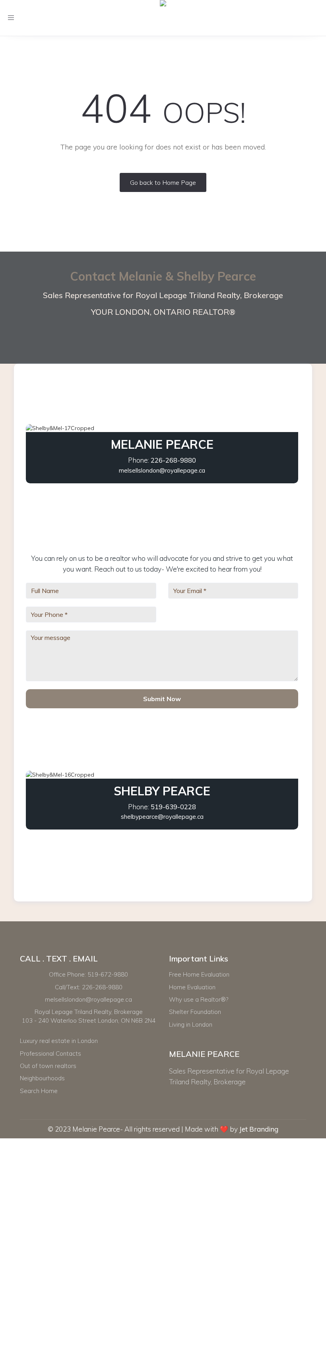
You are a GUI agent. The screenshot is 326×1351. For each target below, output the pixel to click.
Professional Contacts (50, 1053)
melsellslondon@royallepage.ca (162, 470)
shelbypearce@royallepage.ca (162, 816)
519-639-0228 (173, 806)
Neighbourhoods (42, 1078)
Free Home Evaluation (199, 974)
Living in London (190, 1024)
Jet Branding (258, 1129)
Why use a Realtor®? (198, 999)
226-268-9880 (173, 460)
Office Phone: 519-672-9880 (88, 974)
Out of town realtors (48, 1066)
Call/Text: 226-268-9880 (88, 987)
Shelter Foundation (195, 1012)
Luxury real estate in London (59, 1041)
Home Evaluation (192, 987)
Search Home (39, 1091)
